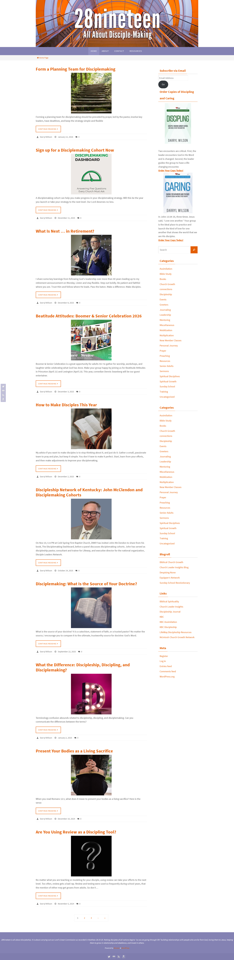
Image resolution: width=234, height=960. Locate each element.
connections (166, 289)
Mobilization (166, 330)
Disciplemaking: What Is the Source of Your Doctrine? (86, 583)
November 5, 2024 (66, 903)
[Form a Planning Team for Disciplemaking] (91, 93)
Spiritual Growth (168, 381)
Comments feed (168, 671)
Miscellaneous (167, 325)
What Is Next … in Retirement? (65, 231)
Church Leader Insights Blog (174, 567)
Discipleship (166, 294)
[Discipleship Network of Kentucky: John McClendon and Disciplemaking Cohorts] (91, 519)
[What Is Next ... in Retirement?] (91, 255)
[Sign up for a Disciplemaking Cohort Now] (91, 174)
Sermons (164, 371)
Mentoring (165, 319)
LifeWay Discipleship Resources (175, 632)
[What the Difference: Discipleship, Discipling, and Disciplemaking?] (91, 694)
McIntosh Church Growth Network (177, 637)
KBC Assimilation (168, 621)
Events (163, 299)
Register (164, 656)
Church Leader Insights (171, 606)
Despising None (168, 572)
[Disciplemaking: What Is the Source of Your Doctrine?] (91, 607)
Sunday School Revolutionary (175, 582)
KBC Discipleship (168, 627)
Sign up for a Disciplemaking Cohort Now (75, 150)
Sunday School (167, 386)
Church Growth (167, 284)
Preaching (165, 355)
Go (163, 84)
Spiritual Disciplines (170, 376)
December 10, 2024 (66, 818)
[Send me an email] (3, 390)
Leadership (165, 314)
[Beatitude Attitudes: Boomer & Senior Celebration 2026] (91, 340)
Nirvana (116, 948)
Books (163, 279)
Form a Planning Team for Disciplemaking (75, 69)
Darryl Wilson (46, 136)
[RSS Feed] (3, 395)
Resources (165, 361)
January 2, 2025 (65, 737)
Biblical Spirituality (169, 601)
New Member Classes (170, 340)
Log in (163, 661)
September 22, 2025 (67, 651)
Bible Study (165, 273)
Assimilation (166, 268)
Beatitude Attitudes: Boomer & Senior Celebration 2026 (89, 316)
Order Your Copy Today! (170, 240)
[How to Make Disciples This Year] (91, 428)
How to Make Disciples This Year (66, 405)
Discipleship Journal (170, 611)
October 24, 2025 (65, 570)
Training (164, 391)
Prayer (163, 350)
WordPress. (125, 948)
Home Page (43, 57)
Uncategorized (167, 396)
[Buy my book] (3, 399)
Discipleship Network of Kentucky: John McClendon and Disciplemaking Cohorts (89, 492)
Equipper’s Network (170, 577)
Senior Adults (166, 366)
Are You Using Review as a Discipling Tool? (76, 832)
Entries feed (166, 666)
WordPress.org (167, 676)
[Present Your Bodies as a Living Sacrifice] (91, 775)
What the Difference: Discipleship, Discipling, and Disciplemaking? (83, 667)
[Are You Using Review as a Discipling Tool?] (91, 856)
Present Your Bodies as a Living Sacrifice (74, 751)
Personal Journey (169, 345)
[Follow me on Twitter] (3, 386)
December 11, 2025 (66, 217)
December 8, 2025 (66, 302)
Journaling (165, 309)
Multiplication (167, 335)
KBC (162, 616)
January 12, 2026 (65, 136)
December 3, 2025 (66, 391)
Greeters (164, 304)
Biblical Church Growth (171, 562)
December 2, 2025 (66, 476)
